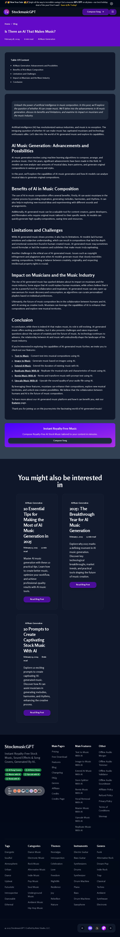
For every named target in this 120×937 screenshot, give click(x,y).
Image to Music (23, 360)
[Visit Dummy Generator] (89, 928)
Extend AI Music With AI (83, 772)
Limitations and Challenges (24, 73)
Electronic (102, 904)
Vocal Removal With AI (82, 800)
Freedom (55, 875)
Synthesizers (80, 863)
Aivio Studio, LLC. (42, 928)
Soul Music (33, 887)
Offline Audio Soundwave (105, 782)
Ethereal (9, 904)
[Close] (111, 4)
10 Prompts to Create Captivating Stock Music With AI (36, 639)
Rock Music (33, 863)
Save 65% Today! (69, 5)
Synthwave (102, 898)
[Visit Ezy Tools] (96, 928)
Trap (99, 875)
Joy (52, 892)
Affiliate (56, 788)
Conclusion (17, 82)
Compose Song (94, 11)
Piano (77, 887)
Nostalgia (55, 852)
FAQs (54, 777)
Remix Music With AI (25, 375)
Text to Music (22, 355)
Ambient (101, 892)
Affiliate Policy (106, 789)
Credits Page (58, 798)
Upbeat (8, 881)
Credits (55, 793)
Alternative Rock (105, 857)
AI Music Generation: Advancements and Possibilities (35, 65)
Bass (76, 892)
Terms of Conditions (104, 808)
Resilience (56, 887)
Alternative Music (36, 869)
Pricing (55, 751)
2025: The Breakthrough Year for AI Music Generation (82, 519)
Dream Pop (102, 863)
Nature (54, 904)
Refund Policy (106, 795)
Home (7, 24)
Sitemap (103, 816)
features (16, 402)
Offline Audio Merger (105, 754)
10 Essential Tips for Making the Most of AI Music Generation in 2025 (36, 525)
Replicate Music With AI (27, 370)
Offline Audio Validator (105, 772)
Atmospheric (11, 863)
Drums (77, 869)
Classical (101, 881)
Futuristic (9, 887)
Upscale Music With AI (26, 380)
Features (56, 762)
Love (53, 869)
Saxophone (79, 904)
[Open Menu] (112, 12)
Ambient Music (35, 902)
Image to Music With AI (83, 763)
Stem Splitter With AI (81, 782)
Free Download (59, 756)
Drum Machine (81, 881)
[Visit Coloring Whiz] (103, 928)
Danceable (10, 898)
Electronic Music (36, 857)
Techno (100, 887)
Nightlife (55, 881)
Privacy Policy (105, 801)
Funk (99, 852)
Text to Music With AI (82, 754)
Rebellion (55, 898)
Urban (8, 869)
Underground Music (35, 894)
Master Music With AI (82, 810)
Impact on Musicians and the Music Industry (31, 78)
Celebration (56, 863)
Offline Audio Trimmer (105, 763)
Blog (15, 24)
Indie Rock (102, 869)
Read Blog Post (37, 599)
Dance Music (34, 852)
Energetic (9, 852)
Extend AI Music (23, 365)
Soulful (8, 857)
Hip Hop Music (35, 908)
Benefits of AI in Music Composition (28, 69)
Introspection (57, 857)
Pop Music (33, 881)
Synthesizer (79, 875)
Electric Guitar (81, 852)
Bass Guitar (80, 857)
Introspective (11, 892)
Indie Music (33, 875)
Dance (8, 875)
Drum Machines (82, 898)
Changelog (57, 772)
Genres (55, 783)
